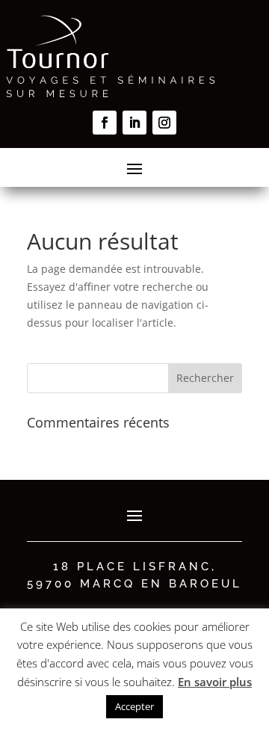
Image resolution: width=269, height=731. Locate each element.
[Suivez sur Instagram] (164, 123)
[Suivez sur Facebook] (105, 123)
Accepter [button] (134, 706)
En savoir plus (215, 681)
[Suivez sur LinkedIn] (134, 123)
